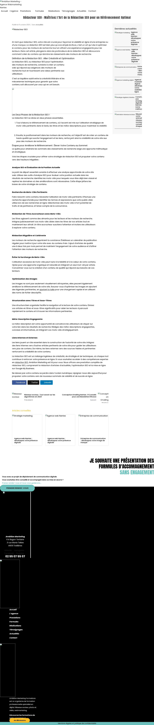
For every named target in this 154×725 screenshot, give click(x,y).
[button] (26, 11)
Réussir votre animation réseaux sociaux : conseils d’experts (140, 120)
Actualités (39, 25)
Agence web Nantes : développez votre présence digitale (136, 38)
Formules (13, 621)
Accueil (13, 609)
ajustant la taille (47, 289)
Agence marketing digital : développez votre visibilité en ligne (140, 85)
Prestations (14, 617)
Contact (13, 637)
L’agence (13, 613)
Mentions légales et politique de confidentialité (77, 723)
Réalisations (15, 625)
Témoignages (16, 629)
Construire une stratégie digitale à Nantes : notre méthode (139, 103)
